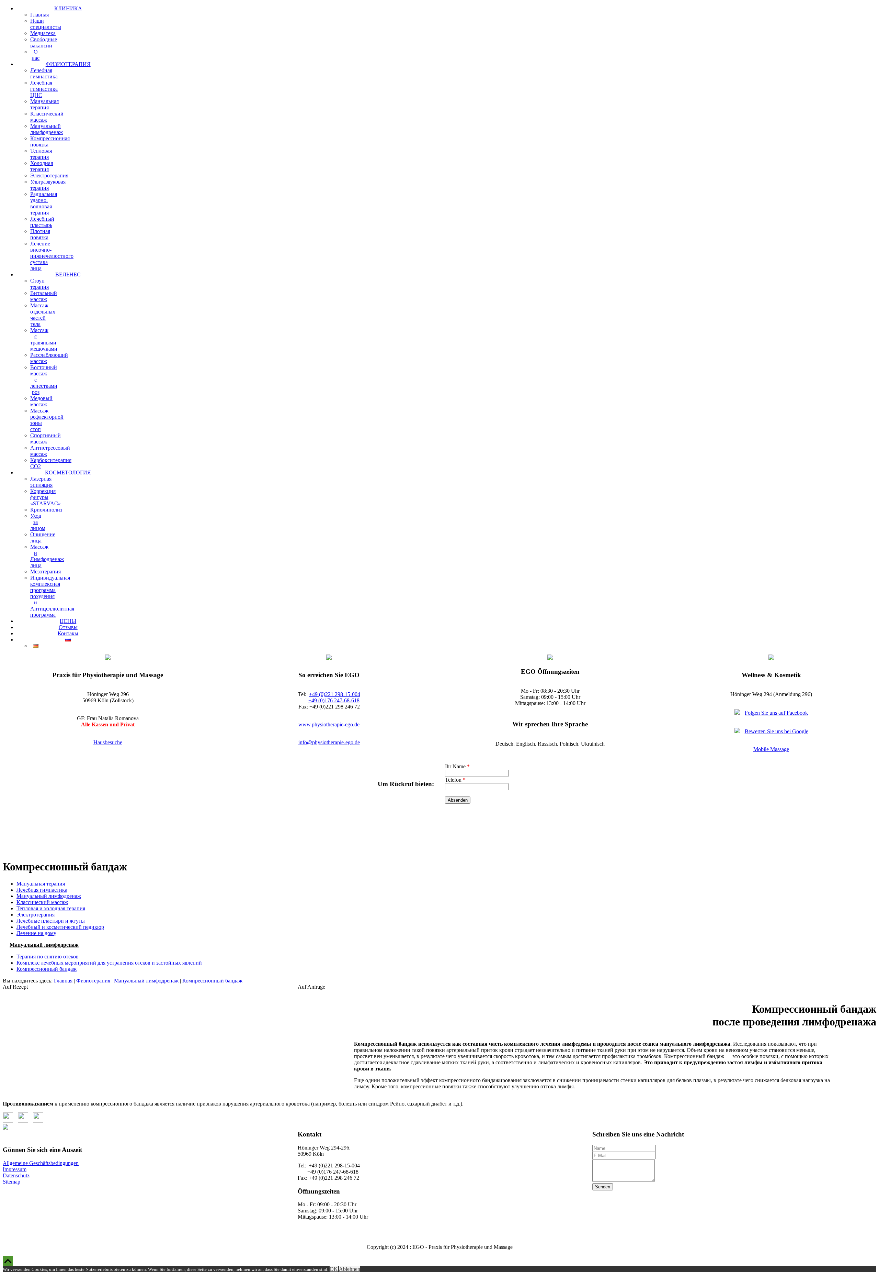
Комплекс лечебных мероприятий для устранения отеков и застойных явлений (109, 963)
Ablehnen (349, 1269)
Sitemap (11, 1182)
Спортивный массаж (45, 438)
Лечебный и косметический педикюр (60, 927)
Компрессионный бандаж (46, 969)
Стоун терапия (39, 284)
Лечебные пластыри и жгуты (50, 921)
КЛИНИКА (68, 8)
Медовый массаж (41, 401)
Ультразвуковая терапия (48, 185)
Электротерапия (49, 175)
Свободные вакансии (43, 42)
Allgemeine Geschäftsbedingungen (41, 1163)
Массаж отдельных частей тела (42, 315)
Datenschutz (16, 1175)
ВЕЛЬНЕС (68, 274)
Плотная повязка (40, 234)
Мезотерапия (45, 571)
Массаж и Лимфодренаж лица (47, 556)
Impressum (14, 1169)
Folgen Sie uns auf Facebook (776, 713)
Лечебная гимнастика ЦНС (44, 89)
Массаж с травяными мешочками (43, 339)
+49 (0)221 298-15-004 (334, 694)
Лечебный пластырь (42, 222)
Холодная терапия (41, 166)
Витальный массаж (43, 296)
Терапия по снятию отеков (47, 956)
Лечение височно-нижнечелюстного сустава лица (51, 256)
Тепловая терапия (41, 154)
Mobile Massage (771, 749)
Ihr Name (457, 766)
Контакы (68, 633)
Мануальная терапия (44, 104)
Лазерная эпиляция (41, 482)
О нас (35, 55)
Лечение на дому (36, 933)
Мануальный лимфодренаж (46, 129)
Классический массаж (47, 117)
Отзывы (68, 627)
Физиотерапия (93, 980)
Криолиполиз (46, 510)
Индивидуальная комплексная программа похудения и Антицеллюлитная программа (52, 596)
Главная (39, 15)
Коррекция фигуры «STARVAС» (45, 497)
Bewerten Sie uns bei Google (776, 731)
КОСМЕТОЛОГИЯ (68, 472)
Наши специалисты (45, 24)
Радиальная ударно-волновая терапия (43, 203)
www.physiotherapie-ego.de (328, 724)
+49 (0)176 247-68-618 (333, 700)
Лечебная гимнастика (44, 73)
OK (334, 1269)
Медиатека (43, 33)
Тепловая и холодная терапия (50, 908)
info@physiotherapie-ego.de (329, 742)
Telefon (455, 780)
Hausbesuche (107, 742)
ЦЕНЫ (68, 621)
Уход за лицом (37, 522)
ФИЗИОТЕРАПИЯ (68, 64)
